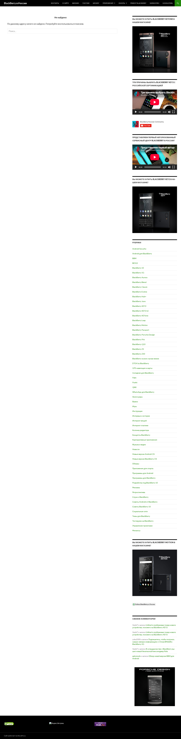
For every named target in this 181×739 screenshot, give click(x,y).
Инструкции (137, 411)
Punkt (134, 382)
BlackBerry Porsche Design (143, 335)
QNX (134, 387)
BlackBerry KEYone (140, 315)
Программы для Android (142, 473)
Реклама (136, 487)
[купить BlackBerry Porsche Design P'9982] (154, 686)
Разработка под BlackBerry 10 (145, 483)
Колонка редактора (140, 430)
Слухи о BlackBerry (140, 497)
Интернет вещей (139, 421)
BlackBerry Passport (140, 330)
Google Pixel (168, 3)
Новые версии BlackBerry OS (144, 459)
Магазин (75, 3)
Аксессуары (137, 397)
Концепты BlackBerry (141, 435)
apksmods (136, 656)
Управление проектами (142, 526)
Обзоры (122, 3)
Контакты (55, 3)
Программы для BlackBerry (143, 478)
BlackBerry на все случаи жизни (145, 358)
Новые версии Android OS (143, 454)
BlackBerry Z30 (138, 354)
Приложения (108, 3)
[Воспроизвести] (135, 112)
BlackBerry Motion (140, 325)
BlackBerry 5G (138, 272)
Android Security (139, 249)
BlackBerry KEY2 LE (140, 311)
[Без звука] (169, 112)
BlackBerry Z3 (138, 349)
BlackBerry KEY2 (139, 306)
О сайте (65, 3)
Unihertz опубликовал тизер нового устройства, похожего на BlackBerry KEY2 (154, 626)
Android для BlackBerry (142, 253)
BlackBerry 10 (138, 268)
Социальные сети (140, 511)
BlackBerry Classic (139, 287)
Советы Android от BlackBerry (144, 502)
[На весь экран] (173, 112)
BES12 (135, 263)
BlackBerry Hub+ (139, 296)
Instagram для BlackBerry (143, 373)
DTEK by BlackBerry (140, 363)
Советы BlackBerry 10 (141, 506)
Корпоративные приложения (144, 440)
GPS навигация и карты (142, 368)
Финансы (136, 530)
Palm (134, 378)
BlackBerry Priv (138, 339)
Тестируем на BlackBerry (142, 521)
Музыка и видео (139, 444)
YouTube (85, 3)
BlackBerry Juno (139, 301)
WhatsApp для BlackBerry (143, 392)
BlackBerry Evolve (139, 292)
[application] (154, 102)
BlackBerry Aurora (139, 277)
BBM (134, 258)
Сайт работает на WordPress (15, 736)
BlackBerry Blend (139, 282)
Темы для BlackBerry (141, 516)
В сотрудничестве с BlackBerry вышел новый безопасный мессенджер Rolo (153, 650)
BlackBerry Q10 (138, 344)
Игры (134, 406)
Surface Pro (154, 3)
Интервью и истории (141, 416)
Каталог (96, 3)
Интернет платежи (140, 425)
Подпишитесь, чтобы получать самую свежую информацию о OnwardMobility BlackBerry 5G (153, 641)
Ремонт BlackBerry (138, 3)
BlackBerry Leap (139, 320)
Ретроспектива (138, 492)
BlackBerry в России (15, 3)
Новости (136, 449)
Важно (135, 401)
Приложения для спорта (142, 468)
